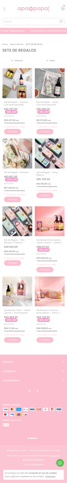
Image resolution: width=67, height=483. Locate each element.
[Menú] (4, 9)
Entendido (51, 476)
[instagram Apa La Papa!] (29, 390)
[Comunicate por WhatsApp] (60, 463)
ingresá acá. (55, 455)
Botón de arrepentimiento (33, 459)
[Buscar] (61, 21)
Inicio (5, 44)
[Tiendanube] (33, 464)
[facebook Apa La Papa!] (37, 390)
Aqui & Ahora (16, 44)
